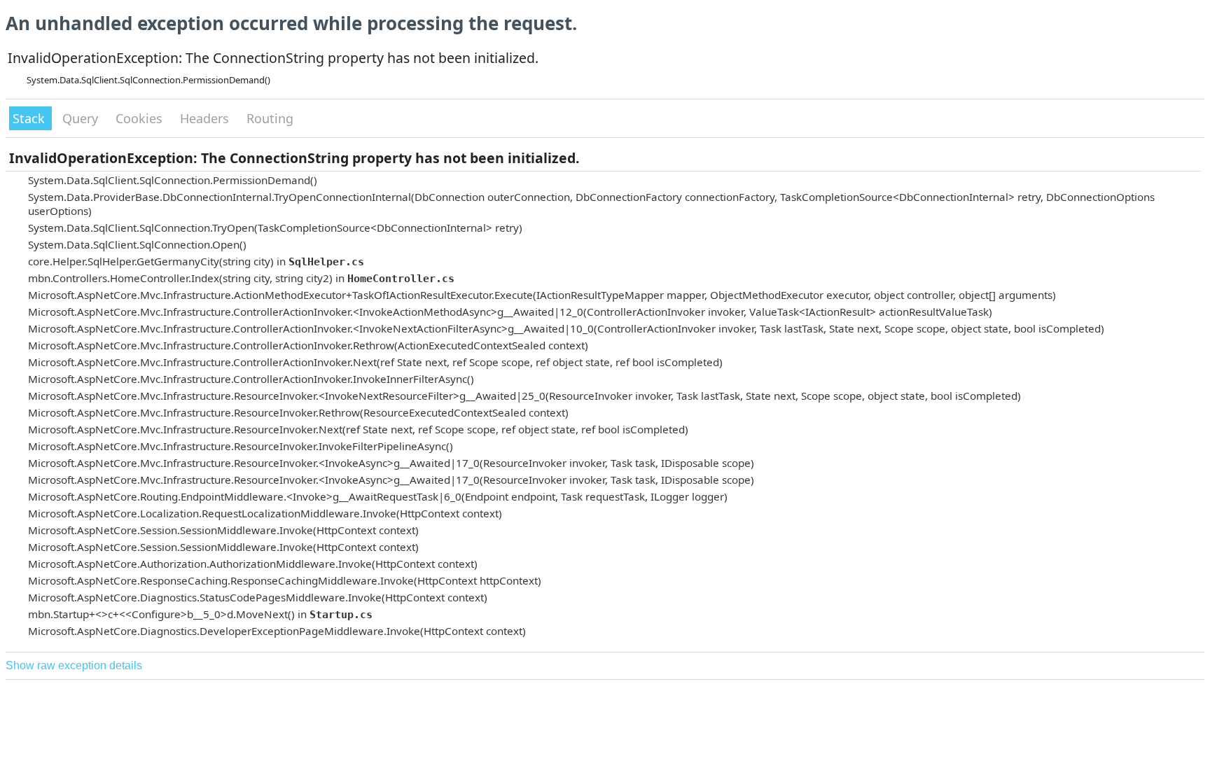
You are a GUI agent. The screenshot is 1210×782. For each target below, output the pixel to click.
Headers (206, 118)
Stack (30, 118)
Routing (269, 118)
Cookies (141, 118)
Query (82, 118)
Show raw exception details (74, 665)
